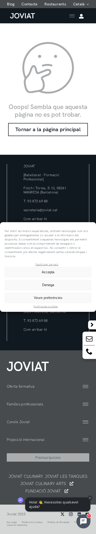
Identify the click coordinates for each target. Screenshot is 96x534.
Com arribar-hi (35, 219)
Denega (48, 285)
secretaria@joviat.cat (41, 210)
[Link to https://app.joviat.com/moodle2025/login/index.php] (81, 16)
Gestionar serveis (46, 264)
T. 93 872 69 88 (36, 201)
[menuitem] (81, 4)
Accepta (48, 272)
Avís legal (12, 522)
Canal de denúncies (17, 525)
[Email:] (89, 339)
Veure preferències (48, 298)
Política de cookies (46, 306)
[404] (28, 363)
